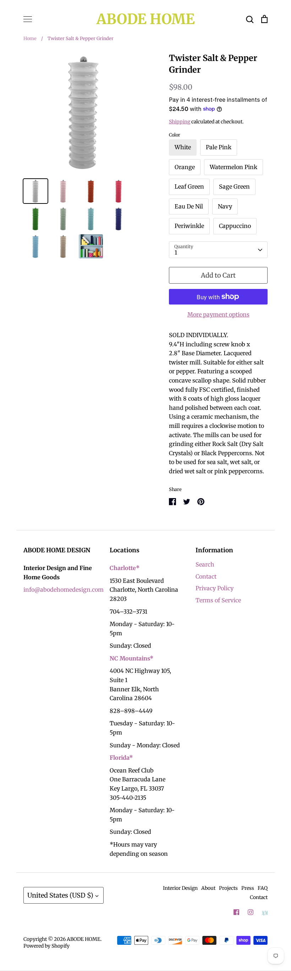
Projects (228, 888)
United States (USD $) (60, 895)
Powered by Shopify (46, 946)
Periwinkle (189, 225)
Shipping (179, 121)
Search (205, 564)
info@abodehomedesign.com (63, 589)
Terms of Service (218, 600)
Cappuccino (235, 225)
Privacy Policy (215, 588)
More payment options (218, 314)
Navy (225, 206)
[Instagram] (250, 912)
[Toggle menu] (27, 19)
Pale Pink (218, 147)
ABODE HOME (146, 19)
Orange (185, 167)
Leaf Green (189, 186)
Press (247, 888)
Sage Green (234, 186)
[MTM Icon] (265, 912)
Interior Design (180, 888)
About (208, 888)
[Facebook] (236, 912)
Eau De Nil (189, 206)
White (183, 147)
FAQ (263, 888)
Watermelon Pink (233, 167)
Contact (206, 576)
